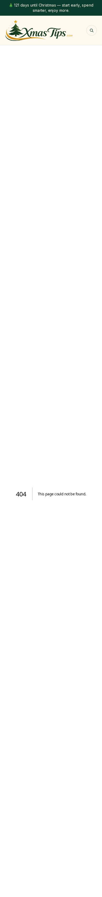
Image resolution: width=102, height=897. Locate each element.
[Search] (91, 30)
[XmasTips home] (38, 30)
